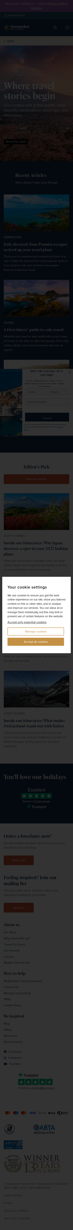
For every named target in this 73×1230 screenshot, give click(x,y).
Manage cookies (35, 631)
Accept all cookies (36, 642)
